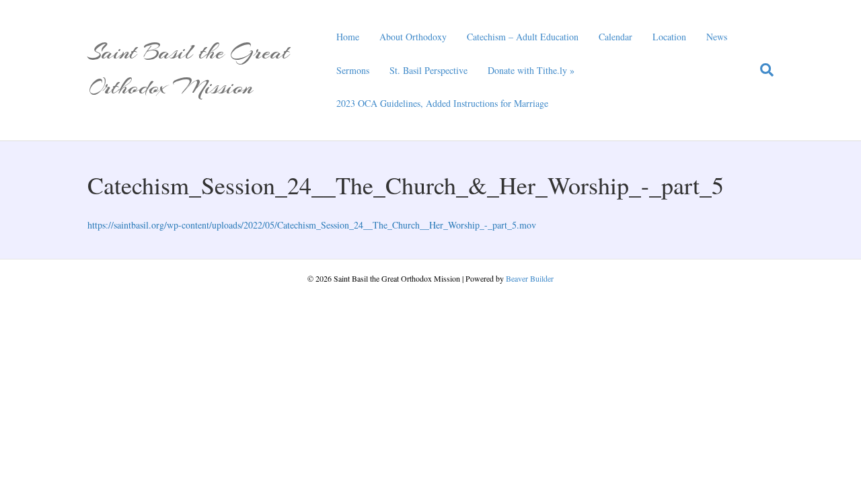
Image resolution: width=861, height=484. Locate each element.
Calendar (615, 36)
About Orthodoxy (413, 36)
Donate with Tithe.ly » (531, 70)
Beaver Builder (530, 278)
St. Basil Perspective (428, 70)
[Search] (762, 69)
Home (347, 36)
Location (669, 36)
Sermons (352, 70)
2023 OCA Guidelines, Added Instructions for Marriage (442, 103)
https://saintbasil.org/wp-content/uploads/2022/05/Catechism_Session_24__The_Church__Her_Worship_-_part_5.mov (311, 224)
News (716, 36)
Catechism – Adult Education (522, 36)
